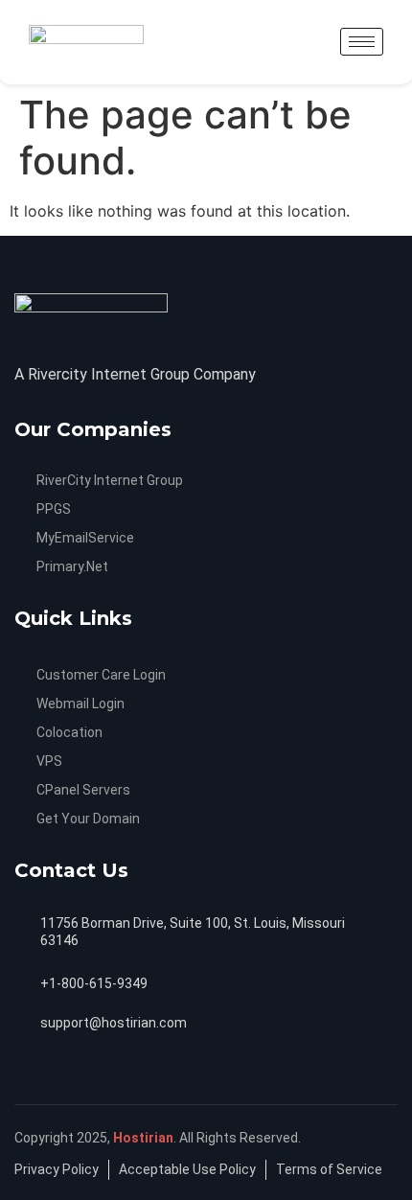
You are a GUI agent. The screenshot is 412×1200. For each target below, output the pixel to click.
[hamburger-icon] (361, 42)
